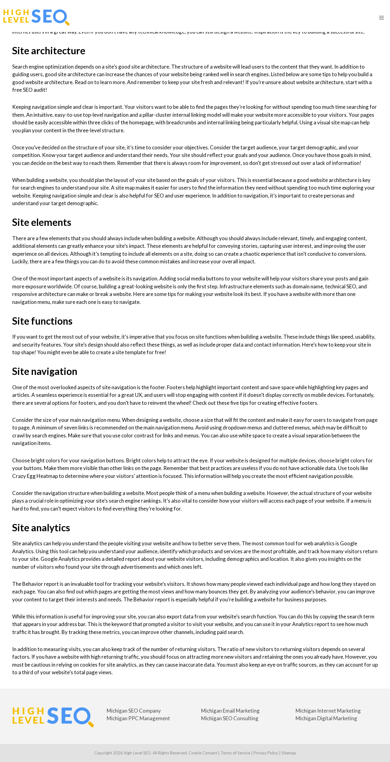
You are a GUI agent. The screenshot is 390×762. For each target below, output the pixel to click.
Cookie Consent (203, 752)
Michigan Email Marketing (230, 710)
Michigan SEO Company (134, 710)
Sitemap (289, 752)
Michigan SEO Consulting (229, 718)
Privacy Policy (266, 752)
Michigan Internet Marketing (328, 710)
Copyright (103, 752)
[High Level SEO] (36, 17)
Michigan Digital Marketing (326, 718)
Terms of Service (235, 752)
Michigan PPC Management (138, 718)
